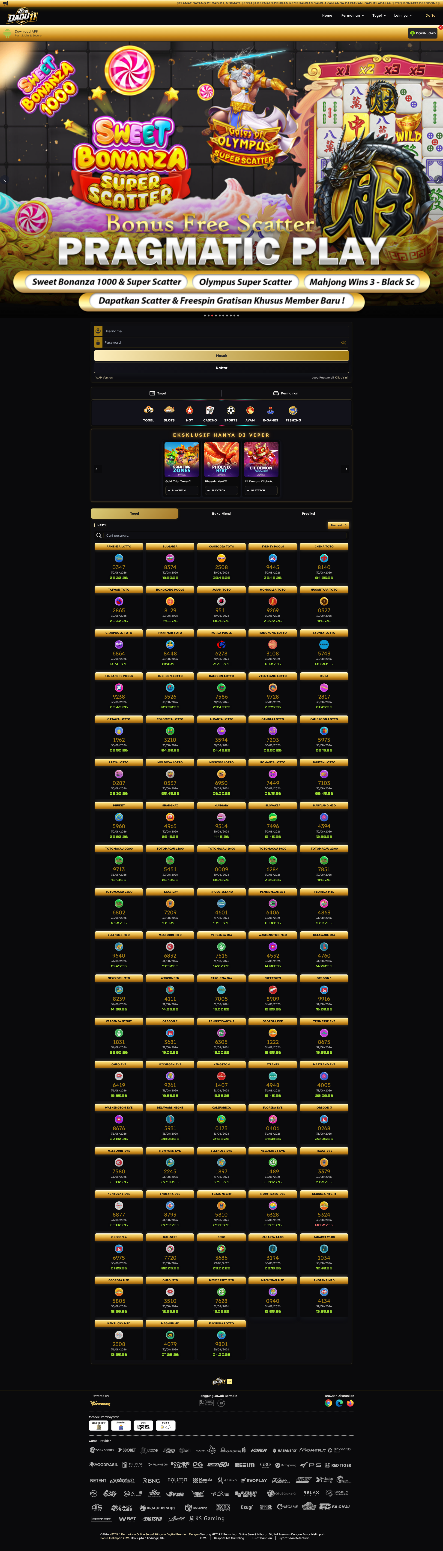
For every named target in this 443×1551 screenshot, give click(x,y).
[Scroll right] (345, 469)
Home (327, 15)
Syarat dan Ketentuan (294, 1538)
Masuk (221, 355)
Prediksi (308, 513)
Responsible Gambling (229, 1538)
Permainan (285, 393)
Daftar (431, 15)
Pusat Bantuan (262, 1538)
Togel (157, 393)
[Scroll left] (98, 469)
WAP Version (104, 377)
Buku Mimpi (221, 513)
